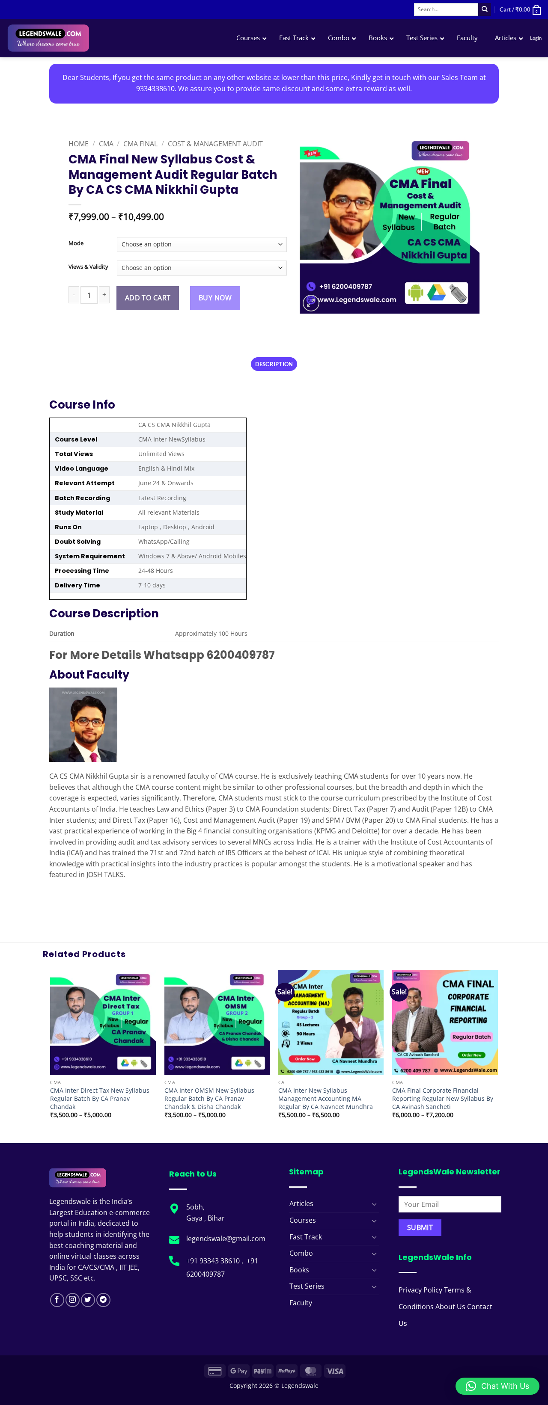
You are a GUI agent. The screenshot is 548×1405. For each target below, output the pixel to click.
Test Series (307, 1286)
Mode (75, 243)
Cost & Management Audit (215, 143)
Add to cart (148, 297)
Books (299, 1270)
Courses (302, 1220)
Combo (301, 1253)
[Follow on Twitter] (88, 1300)
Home (78, 143)
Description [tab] (274, 364)
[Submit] (484, 9)
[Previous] (51, 1056)
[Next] (497, 1056)
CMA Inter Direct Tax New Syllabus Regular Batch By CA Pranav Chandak (99, 1098)
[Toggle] (374, 1204)
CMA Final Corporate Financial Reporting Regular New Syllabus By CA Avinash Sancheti (442, 1098)
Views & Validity (88, 267)
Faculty (300, 1302)
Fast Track (305, 1237)
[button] (521, 9)
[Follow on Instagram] (73, 1300)
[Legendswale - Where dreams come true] (78, 38)
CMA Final (140, 143)
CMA (106, 143)
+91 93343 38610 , (215, 1261)
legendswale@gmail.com (225, 1238)
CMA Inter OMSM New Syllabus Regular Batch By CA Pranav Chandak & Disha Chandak (209, 1098)
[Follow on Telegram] (103, 1300)
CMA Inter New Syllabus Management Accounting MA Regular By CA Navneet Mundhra (325, 1098)
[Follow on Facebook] (57, 1300)
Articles (301, 1203)
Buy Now (215, 297)
